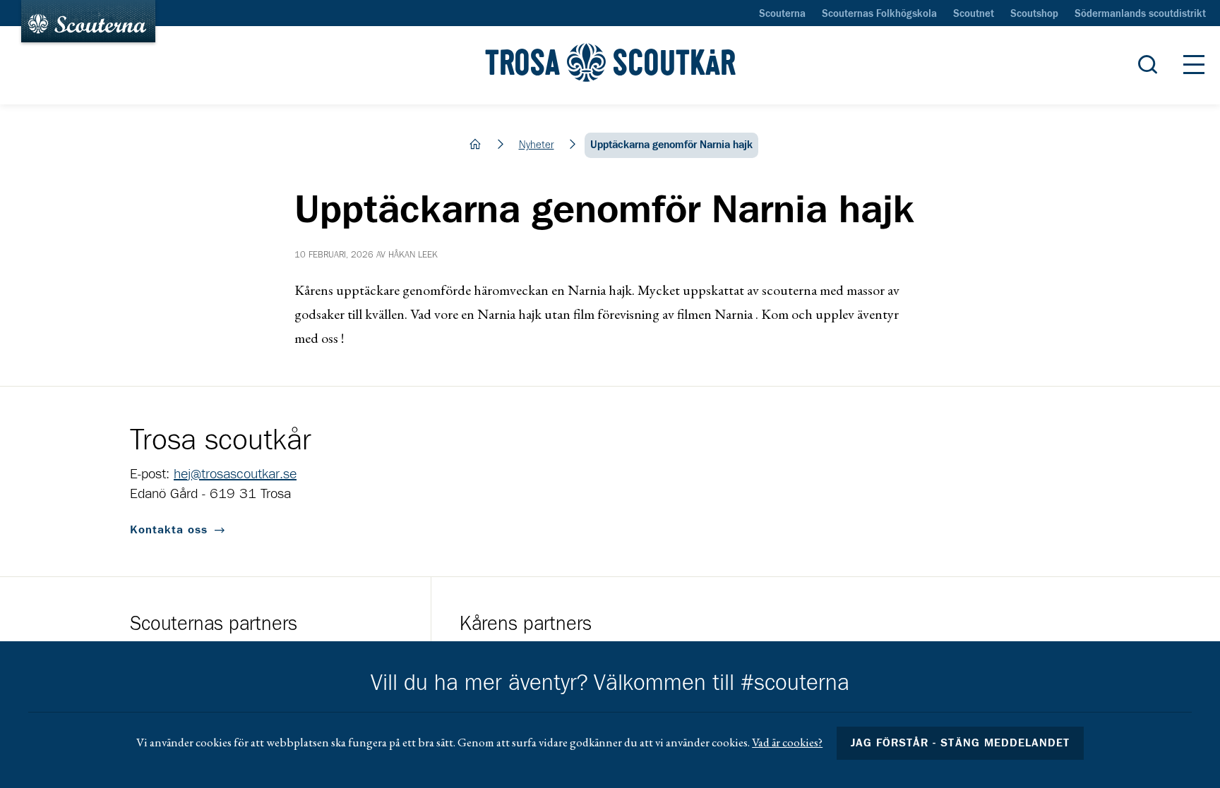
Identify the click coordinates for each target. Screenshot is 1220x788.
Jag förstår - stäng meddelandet (960, 742)
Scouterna (782, 14)
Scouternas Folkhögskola (879, 14)
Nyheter (536, 145)
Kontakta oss (169, 529)
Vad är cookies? (787, 742)
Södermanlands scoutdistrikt (1140, 14)
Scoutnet (973, 14)
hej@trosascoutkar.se (235, 474)
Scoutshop (1034, 14)
